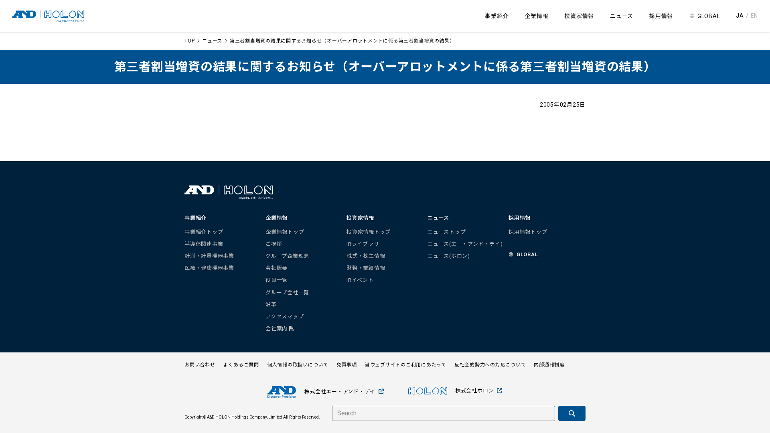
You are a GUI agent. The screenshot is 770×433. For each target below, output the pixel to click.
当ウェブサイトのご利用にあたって (405, 365)
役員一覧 (276, 280)
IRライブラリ (362, 244)
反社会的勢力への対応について (490, 365)
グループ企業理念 (287, 256)
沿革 (271, 304)
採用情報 (661, 16)
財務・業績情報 (365, 268)
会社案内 (277, 329)
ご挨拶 (273, 244)
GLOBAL (708, 16)
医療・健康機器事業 (209, 268)
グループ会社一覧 (287, 292)
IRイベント (360, 280)
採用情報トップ (528, 232)
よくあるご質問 (241, 365)
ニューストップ (447, 232)
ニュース (212, 41)
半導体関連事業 (203, 244)
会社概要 (276, 268)
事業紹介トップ (203, 232)
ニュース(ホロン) (449, 256)
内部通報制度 (549, 365)
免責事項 (346, 365)
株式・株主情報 (365, 256)
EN (754, 15)
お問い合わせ (199, 365)
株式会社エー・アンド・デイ (339, 391)
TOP (189, 41)
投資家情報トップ (368, 232)
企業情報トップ (284, 232)
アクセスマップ (284, 317)
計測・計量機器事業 (209, 256)
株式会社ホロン (474, 391)
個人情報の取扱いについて (297, 365)
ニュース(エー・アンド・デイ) (465, 244)
